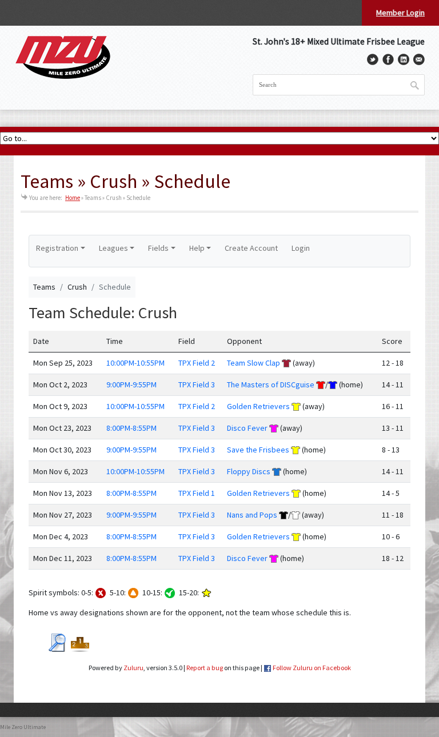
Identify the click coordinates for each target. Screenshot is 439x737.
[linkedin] (403, 59)
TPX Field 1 (196, 493)
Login (301, 248)
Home (72, 198)
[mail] (419, 59)
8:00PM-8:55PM (131, 428)
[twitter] (372, 59)
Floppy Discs (248, 471)
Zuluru (133, 667)
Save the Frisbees (258, 449)
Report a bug (204, 667)
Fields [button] (158, 248)
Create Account (251, 248)
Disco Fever (247, 428)
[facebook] (388, 59)
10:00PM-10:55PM (135, 363)
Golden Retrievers (258, 406)
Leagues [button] (113, 248)
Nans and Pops (252, 515)
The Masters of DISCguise (270, 384)
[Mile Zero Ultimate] (62, 58)
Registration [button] (57, 248)
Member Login (400, 12)
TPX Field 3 (196, 384)
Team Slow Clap (253, 363)
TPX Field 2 (196, 363)
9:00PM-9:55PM (131, 384)
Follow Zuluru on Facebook (312, 667)
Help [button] (197, 248)
